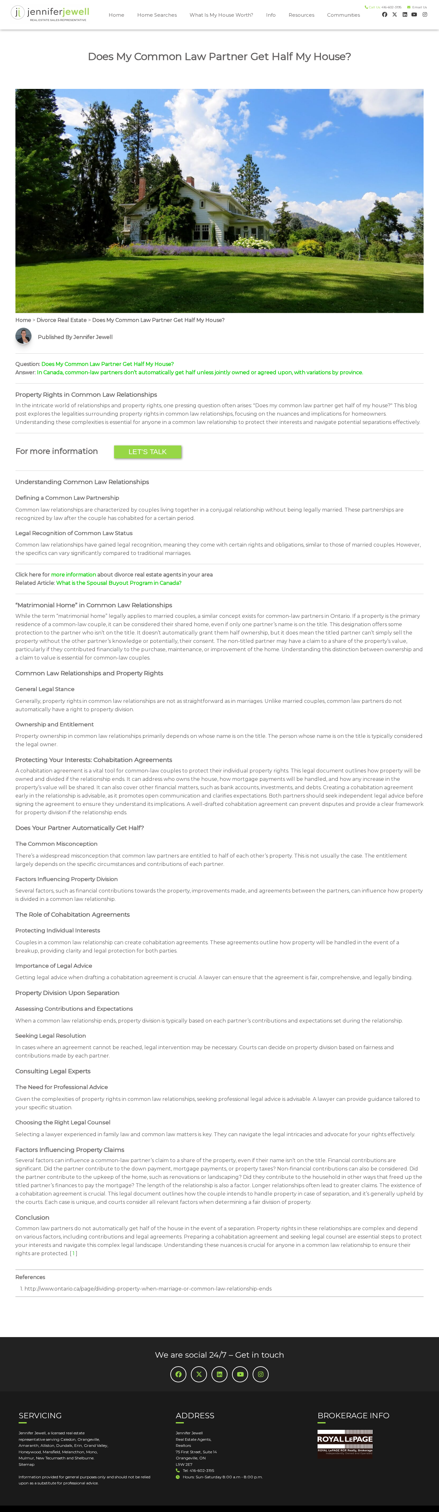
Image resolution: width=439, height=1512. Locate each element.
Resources (301, 15)
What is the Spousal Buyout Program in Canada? (119, 583)
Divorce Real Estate (62, 320)
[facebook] (384, 14)
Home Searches (157, 15)
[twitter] (394, 14)
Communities (343, 15)
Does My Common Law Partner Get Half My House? (158, 320)
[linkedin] (404, 14)
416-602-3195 (391, 7)
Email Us (418, 7)
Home (116, 15)
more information (73, 575)
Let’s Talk (148, 452)
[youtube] (414, 14)
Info (271, 15)
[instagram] (424, 14)
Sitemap (26, 1464)
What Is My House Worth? (221, 15)
